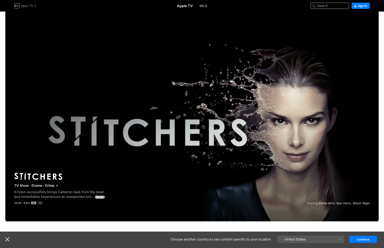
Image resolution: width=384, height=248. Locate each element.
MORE (100, 197)
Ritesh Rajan (361, 203)
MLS (203, 6)
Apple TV (185, 6)
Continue (363, 239)
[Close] (7, 239)
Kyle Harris (343, 203)
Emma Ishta (327, 203)
